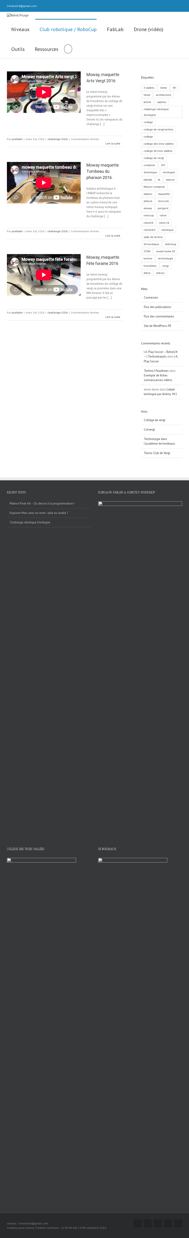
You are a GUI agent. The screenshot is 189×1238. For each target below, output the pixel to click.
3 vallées (149, 87)
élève (147, 273)
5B (174, 87)
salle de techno (153, 237)
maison (170, 179)
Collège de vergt (154, 420)
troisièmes (150, 265)
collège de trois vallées (158, 151)
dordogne (169, 172)
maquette (164, 194)
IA (159, 179)
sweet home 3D (165, 251)
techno (148, 258)
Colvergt (149, 429)
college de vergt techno (158, 129)
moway (148, 208)
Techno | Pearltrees (156, 371)
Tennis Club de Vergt (157, 453)
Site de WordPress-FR (157, 326)
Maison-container (154, 186)
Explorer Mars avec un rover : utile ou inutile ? (39, 513)
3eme (163, 87)
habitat (148, 179)
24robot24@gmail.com (22, 6)
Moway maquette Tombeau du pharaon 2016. (102, 171)
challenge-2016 (57, 139)
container (149, 165)
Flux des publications (157, 307)
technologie (165, 258)
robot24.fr (150, 230)
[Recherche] (68, 49)
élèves (160, 273)
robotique (167, 230)
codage (148, 122)
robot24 (148, 222)
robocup (149, 215)
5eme (147, 95)
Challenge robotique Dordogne (30, 522)
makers (148, 194)
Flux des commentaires (159, 316)
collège (148, 136)
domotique (150, 172)
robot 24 (164, 222)
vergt (165, 265)
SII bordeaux (151, 244)
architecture (163, 95)
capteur (161, 102)
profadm (17, 139)
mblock (148, 201)
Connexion (151, 297)
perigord (163, 208)
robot (163, 215)
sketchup (170, 244)
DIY (163, 165)
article (147, 102)
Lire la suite (113, 143)
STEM (147, 251)
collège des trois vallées (159, 143)
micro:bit (163, 201)
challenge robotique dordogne (156, 112)
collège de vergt (154, 158)
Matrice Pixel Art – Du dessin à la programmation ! (42, 503)
